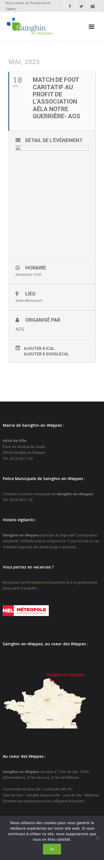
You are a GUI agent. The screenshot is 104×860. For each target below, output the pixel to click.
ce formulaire (31, 582)
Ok (52, 848)
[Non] (97, 838)
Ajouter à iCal (39, 348)
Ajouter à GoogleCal (46, 354)
